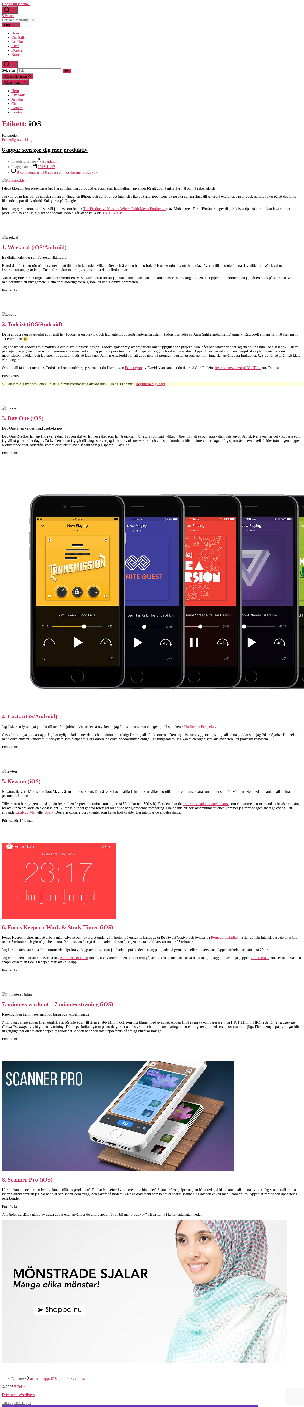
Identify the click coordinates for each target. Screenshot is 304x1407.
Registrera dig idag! (150, 384)
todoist (80, 1379)
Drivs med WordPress (18, 1395)
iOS (54, 1379)
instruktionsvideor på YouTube (238, 368)
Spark (49, 812)
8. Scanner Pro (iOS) (27, 1180)
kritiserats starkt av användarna (206, 804)
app (46, 1379)
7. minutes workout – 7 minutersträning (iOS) (57, 1004)
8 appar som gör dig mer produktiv (45, 150)
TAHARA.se (112, 213)
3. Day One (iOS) (22, 418)
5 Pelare (8, 16)
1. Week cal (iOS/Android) (34, 247)
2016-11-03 (46, 167)
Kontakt (17, 54)
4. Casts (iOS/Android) (29, 716)
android (36, 1379)
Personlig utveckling (17, 140)
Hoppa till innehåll (16, 4)
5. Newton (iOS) (21, 781)
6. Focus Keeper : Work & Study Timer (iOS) (57, 927)
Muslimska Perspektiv (200, 727)
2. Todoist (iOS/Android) (32, 324)
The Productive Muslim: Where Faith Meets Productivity (125, 209)
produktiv (66, 1379)
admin (52, 161)
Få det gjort (133, 368)
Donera (17, 50)
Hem (15, 33)
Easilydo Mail (25, 812)
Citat (15, 46)
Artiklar (17, 42)
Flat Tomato (260, 958)
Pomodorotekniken (225, 937)
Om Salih (18, 37)
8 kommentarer (57, 172)
